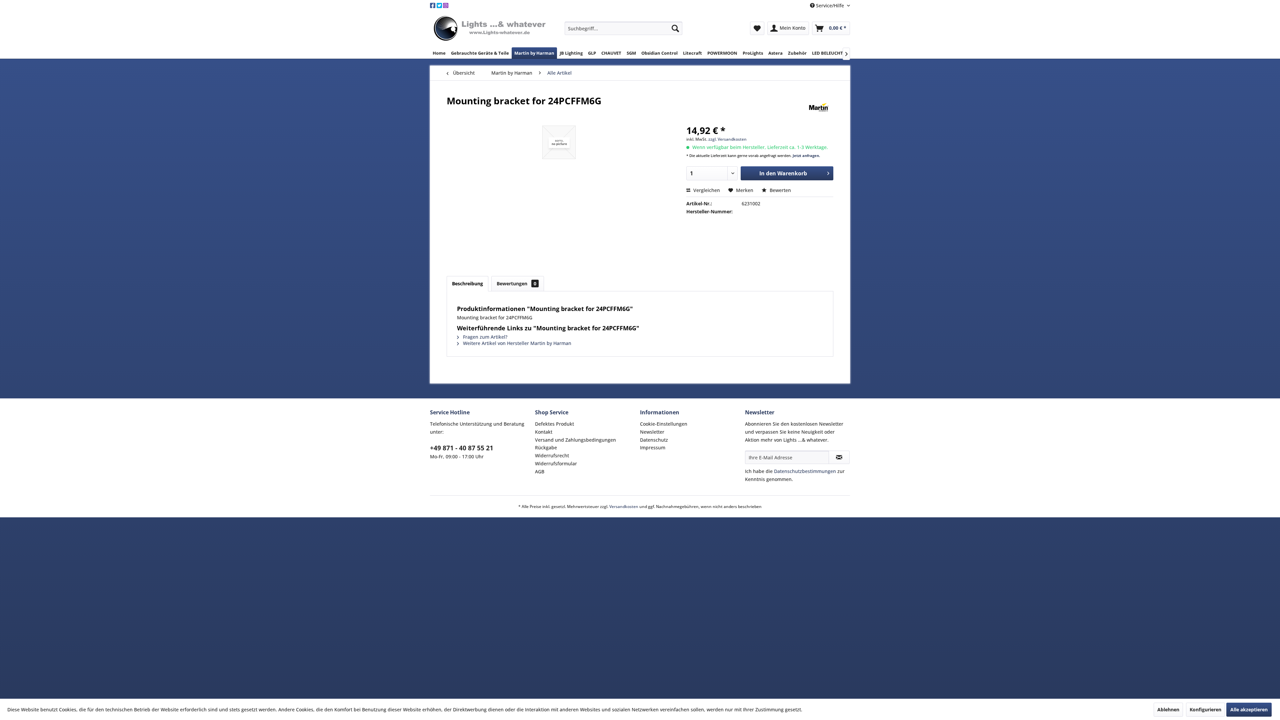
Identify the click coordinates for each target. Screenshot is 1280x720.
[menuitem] (623, 28)
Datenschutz (654, 440)
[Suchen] (675, 28)
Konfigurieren (1205, 709)
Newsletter (652, 432)
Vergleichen (706, 190)
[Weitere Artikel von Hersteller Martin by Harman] (818, 107)
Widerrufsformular (556, 463)
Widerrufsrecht (552, 455)
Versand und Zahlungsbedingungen (575, 440)
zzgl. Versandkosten (727, 139)
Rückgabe (546, 447)
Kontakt (543, 432)
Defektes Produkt (554, 424)
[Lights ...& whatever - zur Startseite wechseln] (490, 29)
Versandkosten (623, 506)
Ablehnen (1168, 709)
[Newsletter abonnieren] (839, 457)
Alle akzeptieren (1249, 709)
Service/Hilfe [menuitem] (830, 5)
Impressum (652, 447)
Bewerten (779, 190)
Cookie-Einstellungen (663, 424)
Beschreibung (467, 283)
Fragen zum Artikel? (484, 337)
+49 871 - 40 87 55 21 (461, 448)
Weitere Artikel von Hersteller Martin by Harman (516, 343)
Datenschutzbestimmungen (805, 471)
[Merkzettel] (757, 28)
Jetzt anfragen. (806, 155)
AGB (539, 471)
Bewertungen (516, 283)
